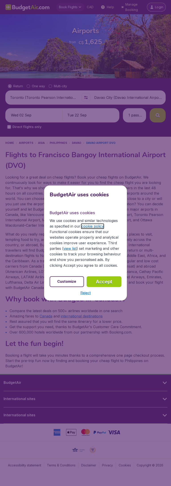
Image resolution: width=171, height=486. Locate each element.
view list (70, 248)
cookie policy (92, 226)
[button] (85, 293)
